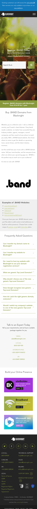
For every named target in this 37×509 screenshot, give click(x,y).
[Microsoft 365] (18, 422)
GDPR (3, 484)
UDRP (3, 479)
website (10, 227)
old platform (31, 3)
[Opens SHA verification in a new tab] (33, 486)
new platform (18, 8)
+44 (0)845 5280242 (7, 469)
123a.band (7, 210)
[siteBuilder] (18, 385)
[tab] (18, 244)
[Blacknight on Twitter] (5, 446)
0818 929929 (5, 455)
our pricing (19, 502)
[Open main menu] (34, 14)
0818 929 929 (18, 345)
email (15, 227)
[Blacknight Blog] (32, 446)
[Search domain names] (31, 65)
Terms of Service (6, 476)
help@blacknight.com (25, 455)
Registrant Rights (6, 486)
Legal (3, 473)
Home (10, 56)
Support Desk (23, 473)
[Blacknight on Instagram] (19, 446)
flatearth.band (8, 213)
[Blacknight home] (7, 14)
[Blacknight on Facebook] (12, 446)
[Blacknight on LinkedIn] (26, 446)
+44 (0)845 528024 (18, 359)
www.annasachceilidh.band (13, 215)
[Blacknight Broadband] (18, 403)
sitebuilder (24, 227)
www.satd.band (9, 208)
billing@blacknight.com (26, 469)
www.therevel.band (10, 206)
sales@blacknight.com (18, 339)
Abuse (3, 481)
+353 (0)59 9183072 (18, 352)
